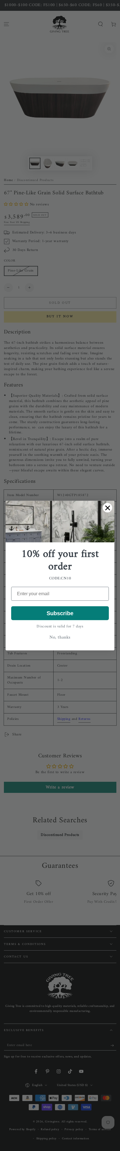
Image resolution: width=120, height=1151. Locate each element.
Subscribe (60, 613)
